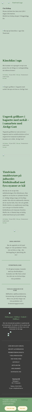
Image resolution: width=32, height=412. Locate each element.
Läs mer (5, 78)
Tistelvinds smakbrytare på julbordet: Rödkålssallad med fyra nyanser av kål (13, 156)
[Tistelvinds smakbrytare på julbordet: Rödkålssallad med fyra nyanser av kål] (16, 161)
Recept (16, 46)
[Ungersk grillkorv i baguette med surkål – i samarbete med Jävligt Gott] (16, 99)
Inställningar (24, 400)
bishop (6, 74)
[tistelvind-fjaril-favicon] (16, 3)
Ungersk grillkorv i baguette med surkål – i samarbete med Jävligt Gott (13, 94)
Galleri (18, 40)
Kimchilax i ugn (13, 40)
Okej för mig (10, 408)
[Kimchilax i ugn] (16, 43)
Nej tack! (22, 408)
